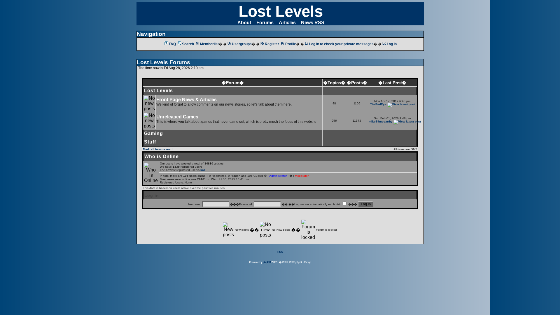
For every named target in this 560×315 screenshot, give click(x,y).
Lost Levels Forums (163, 62)
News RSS (312, 22)
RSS (280, 251)
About (244, 22)
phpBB (267, 262)
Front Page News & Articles (186, 99)
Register (272, 44)
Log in (392, 44)
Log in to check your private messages (341, 44)
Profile (290, 44)
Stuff (150, 141)
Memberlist (209, 44)
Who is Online (161, 156)
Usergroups (242, 44)
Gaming (153, 133)
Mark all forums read (157, 149)
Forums (265, 22)
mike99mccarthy (381, 121)
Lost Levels (281, 11)
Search (188, 44)
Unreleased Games (177, 116)
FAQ (172, 44)
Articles (287, 22)
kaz (202, 170)
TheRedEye (378, 104)
